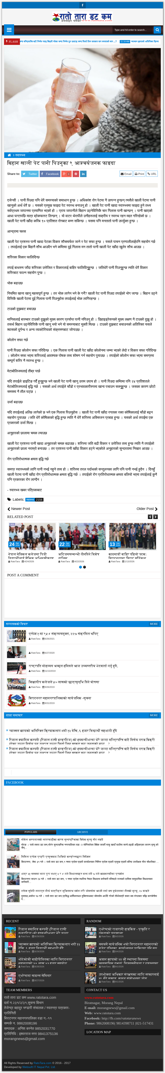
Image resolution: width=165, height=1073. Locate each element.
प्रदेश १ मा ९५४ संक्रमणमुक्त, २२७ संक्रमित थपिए (63, 634)
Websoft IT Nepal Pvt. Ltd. (39, 1067)
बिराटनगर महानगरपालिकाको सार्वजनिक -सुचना (60, 698)
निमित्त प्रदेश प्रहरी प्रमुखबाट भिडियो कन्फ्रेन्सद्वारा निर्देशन (56, 856)
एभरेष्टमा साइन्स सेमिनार (35, 976)
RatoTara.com (43, 1063)
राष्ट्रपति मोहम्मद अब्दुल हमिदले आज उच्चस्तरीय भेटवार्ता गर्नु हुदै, (73, 666)
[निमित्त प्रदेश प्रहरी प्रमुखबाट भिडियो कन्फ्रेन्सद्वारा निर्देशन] (13, 861)
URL (153, 173)
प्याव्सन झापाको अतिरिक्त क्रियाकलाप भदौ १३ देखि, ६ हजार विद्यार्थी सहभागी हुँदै (63, 732)
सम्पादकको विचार (17, 624)
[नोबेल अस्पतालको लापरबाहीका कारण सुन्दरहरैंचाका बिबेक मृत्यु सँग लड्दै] (13, 844)
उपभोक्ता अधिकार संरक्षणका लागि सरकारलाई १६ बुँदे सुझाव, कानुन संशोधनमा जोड (129, 976)
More (154, 623)
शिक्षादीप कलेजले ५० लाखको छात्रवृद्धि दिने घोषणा (64, 682)
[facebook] (82, 5)
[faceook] (82, 772)
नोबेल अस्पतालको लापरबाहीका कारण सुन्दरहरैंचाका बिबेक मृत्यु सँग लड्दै (62, 839)
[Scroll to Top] (159, 1067)
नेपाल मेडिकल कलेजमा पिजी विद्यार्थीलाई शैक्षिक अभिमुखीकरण (31, 556)
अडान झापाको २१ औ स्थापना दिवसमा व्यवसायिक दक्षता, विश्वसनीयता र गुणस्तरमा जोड (128, 963)
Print (140, 173)
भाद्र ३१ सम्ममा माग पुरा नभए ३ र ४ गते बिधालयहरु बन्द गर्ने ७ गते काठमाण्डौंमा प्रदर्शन (72, 873)
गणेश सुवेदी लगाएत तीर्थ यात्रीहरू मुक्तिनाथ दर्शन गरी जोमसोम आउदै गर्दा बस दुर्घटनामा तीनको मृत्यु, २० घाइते (85, 890)
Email (127, 173)
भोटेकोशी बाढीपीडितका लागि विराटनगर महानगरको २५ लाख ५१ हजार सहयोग (60, 722)
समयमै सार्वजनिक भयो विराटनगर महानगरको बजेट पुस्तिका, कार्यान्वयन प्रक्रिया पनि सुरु (128, 946)
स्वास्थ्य (34, 499)
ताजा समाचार (14, 715)
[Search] (157, 30)
